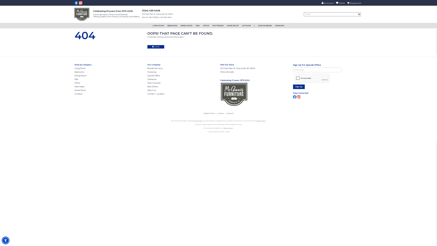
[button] (327, 3)
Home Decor (233, 26)
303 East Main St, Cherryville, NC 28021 (157, 14)
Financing (279, 26)
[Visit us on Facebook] (77, 3)
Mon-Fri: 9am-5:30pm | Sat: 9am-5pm (157, 17)
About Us (151, 90)
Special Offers (153, 76)
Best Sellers (152, 87)
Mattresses (218, 26)
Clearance (151, 79)
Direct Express (153, 83)
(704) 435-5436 (151, 10)
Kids (198, 26)
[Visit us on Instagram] (81, 3)
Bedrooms (172, 26)
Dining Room (186, 26)
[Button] (359, 14)
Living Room (158, 26)
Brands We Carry (155, 68)
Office (206, 26)
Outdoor (246, 26)
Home (157, 47)
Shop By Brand (265, 26)
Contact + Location (155, 94)
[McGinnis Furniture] (82, 14)
